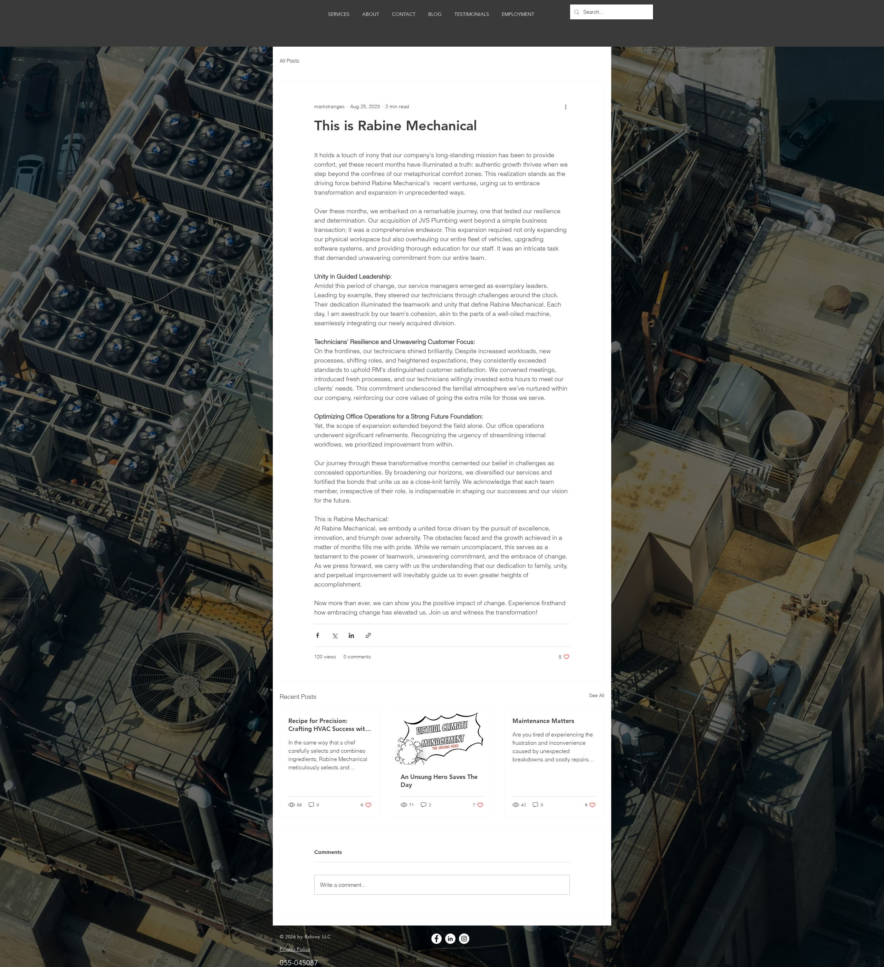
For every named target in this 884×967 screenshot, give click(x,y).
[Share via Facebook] (317, 635)
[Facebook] (436, 938)
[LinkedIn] (450, 938)
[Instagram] (464, 938)
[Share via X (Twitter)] (334, 635)
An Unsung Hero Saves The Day (439, 781)
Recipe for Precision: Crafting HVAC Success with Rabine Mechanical (328, 725)
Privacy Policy (295, 949)
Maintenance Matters (543, 721)
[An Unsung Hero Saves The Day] (442, 736)
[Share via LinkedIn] (351, 635)
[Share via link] (368, 635)
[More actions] (565, 106)
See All (596, 695)
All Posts (289, 60)
